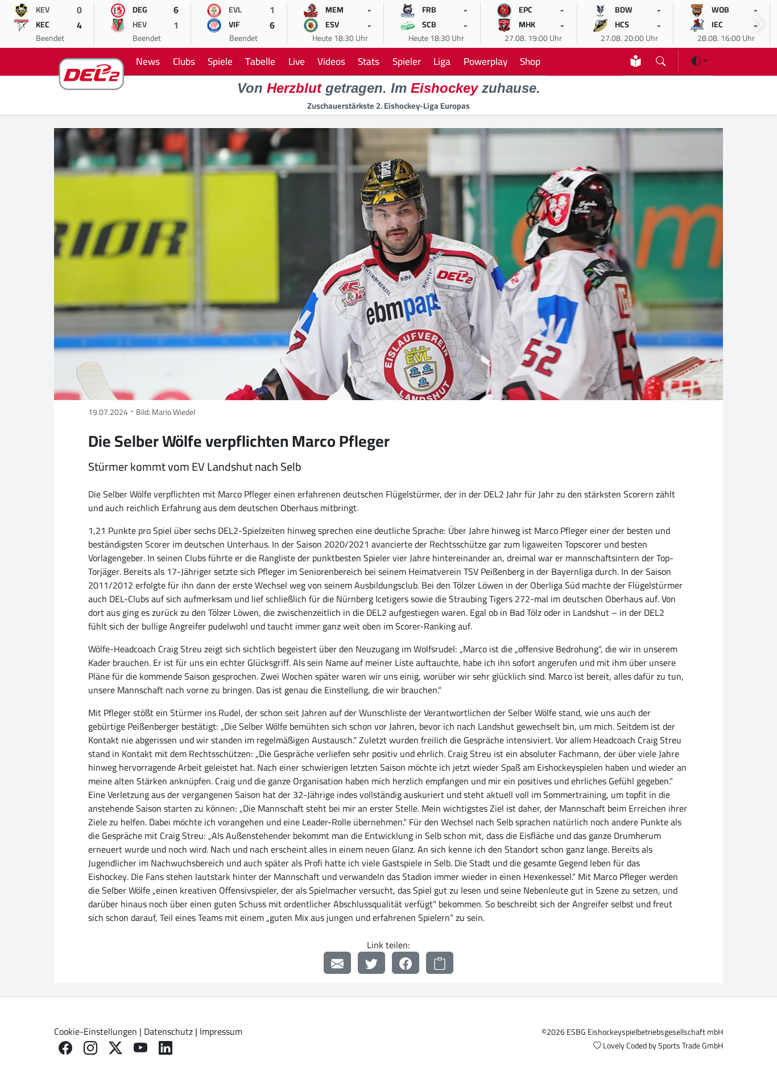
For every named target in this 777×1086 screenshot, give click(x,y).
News (148, 61)
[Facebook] (405, 963)
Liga (442, 61)
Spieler (406, 61)
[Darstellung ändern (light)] (699, 61)
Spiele (220, 61)
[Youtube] (140, 1048)
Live (296, 61)
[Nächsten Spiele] (758, 24)
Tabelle (260, 61)
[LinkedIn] (165, 1048)
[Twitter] (371, 963)
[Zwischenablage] (439, 963)
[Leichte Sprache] (635, 61)
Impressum (221, 1031)
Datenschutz (168, 1031)
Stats (368, 61)
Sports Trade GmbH (690, 1045)
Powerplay (485, 61)
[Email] (337, 963)
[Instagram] (90, 1048)
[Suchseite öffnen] (660, 59)
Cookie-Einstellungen (95, 1031)
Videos (331, 61)
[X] (115, 1048)
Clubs (184, 61)
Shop (530, 61)
